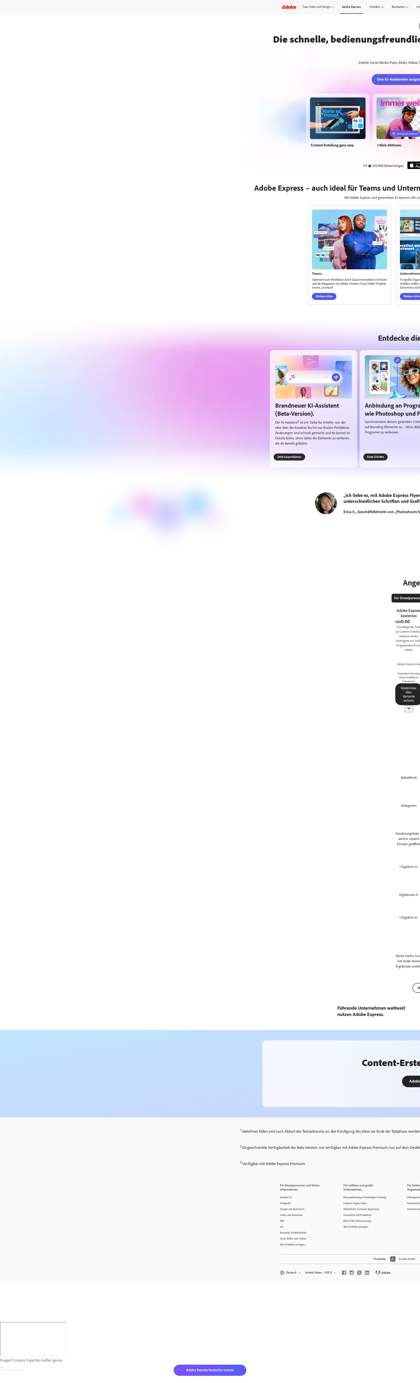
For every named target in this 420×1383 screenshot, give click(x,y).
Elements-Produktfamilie (293, 1232)
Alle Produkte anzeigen (292, 1244)
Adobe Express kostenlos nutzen (210, 1370)
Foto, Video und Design (316, 7)
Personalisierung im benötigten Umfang (364, 1197)
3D (281, 1226)
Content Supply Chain (355, 1203)
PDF (282, 1220)
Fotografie (285, 1203)
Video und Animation (291, 1215)
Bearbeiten (398, 7)
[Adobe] (289, 7)
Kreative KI (286, 1197)
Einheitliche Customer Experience (361, 1209)
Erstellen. (375, 7)
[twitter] (359, 1272)
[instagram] (352, 1272)
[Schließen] (2, 1367)
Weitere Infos (324, 296)
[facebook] (344, 1272)
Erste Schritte (375, 457)
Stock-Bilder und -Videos (293, 1238)
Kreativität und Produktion (357, 1215)
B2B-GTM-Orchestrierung (357, 1220)
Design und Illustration (292, 1209)
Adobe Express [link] (351, 7)
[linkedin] (367, 1272)
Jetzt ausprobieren (289, 457)
